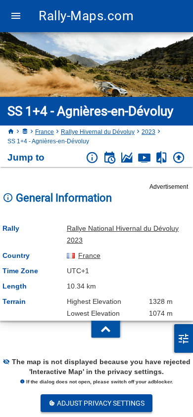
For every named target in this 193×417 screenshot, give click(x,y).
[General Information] (92, 158)
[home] (10, 131)
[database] (24, 131)
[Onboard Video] (144, 158)
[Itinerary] (109, 158)
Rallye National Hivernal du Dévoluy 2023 (123, 234)
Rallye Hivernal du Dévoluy (98, 131)
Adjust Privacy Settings (100, 403)
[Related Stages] (161, 158)
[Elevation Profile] (127, 158)
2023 (148, 131)
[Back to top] (179, 158)
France (44, 131)
